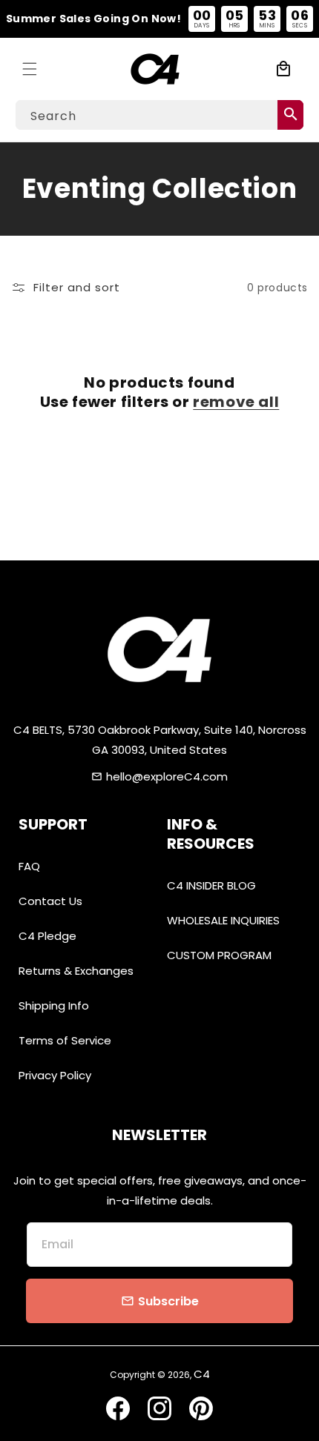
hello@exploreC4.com (167, 776)
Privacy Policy (55, 1075)
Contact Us (50, 901)
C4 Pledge (47, 936)
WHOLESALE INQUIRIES (223, 920)
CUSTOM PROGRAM (219, 955)
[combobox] (159, 115)
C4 (202, 1374)
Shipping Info (54, 1005)
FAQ (29, 866)
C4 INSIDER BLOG (211, 885)
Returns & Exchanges (76, 970)
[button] (29, 69)
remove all (236, 401)
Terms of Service (65, 1040)
